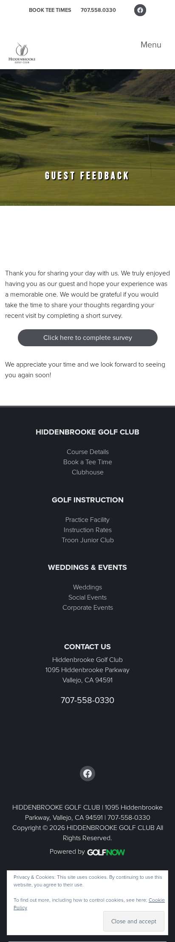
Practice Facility (87, 519)
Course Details (88, 452)
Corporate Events (87, 607)
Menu (151, 44)
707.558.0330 (98, 10)
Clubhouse (88, 472)
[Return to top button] (164, 395)
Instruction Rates (88, 530)
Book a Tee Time (87, 462)
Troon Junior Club (88, 540)
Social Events (87, 597)
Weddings (87, 587)
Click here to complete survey (87, 337)
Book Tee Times (50, 10)
